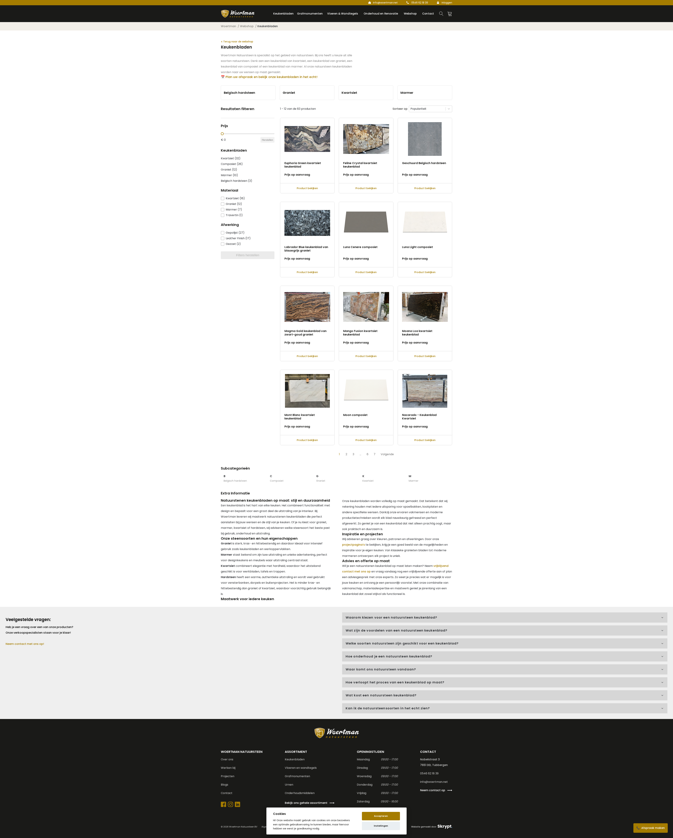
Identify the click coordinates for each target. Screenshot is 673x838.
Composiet (277, 481)
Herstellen (267, 139)
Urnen (289, 785)
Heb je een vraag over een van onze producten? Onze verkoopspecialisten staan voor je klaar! (40, 630)
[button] (247, 158)
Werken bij (228, 768)
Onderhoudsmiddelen (300, 793)
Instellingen (381, 825)
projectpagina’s (353, 545)
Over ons (227, 759)
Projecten (227, 776)
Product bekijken (307, 188)
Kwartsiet (368, 481)
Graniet (320, 481)
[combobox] (427, 109)
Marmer (413, 481)
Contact (226, 793)
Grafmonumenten (297, 776)
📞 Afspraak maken (650, 828)
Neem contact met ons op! (25, 644)
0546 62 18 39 (419, 2)
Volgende (387, 454)
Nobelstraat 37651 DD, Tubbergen (434, 762)
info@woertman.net (385, 2)
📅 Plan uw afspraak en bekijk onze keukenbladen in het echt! (269, 77)
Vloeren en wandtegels (301, 768)
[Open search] (441, 13)
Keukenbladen (295, 759)
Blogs (224, 785)
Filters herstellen (247, 255)
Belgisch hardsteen (235, 481)
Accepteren (381, 816)
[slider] (222, 133)
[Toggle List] (449, 109)
